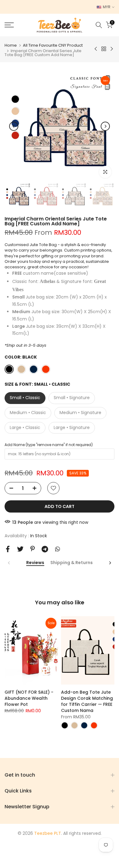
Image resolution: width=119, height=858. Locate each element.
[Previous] (13, 126)
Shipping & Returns (71, 563)
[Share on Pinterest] (32, 549)
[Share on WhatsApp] (57, 549)
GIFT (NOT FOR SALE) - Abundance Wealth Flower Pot (29, 698)
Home (11, 45)
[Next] (105, 126)
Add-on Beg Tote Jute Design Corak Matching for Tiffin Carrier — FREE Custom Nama (87, 701)
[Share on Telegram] (44, 549)
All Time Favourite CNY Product (53, 45)
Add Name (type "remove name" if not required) (49, 444)
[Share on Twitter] (20, 549)
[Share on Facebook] (8, 549)
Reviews (35, 563)
